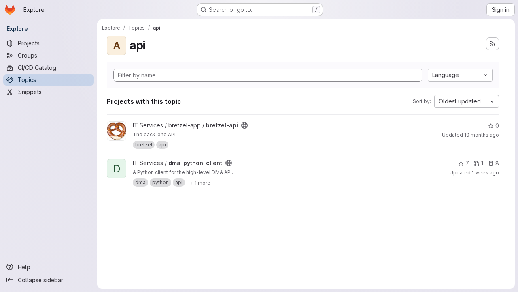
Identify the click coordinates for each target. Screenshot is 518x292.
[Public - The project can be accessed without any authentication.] (244, 125)
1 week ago (485, 173)
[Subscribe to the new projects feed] (492, 43)
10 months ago (481, 135)
